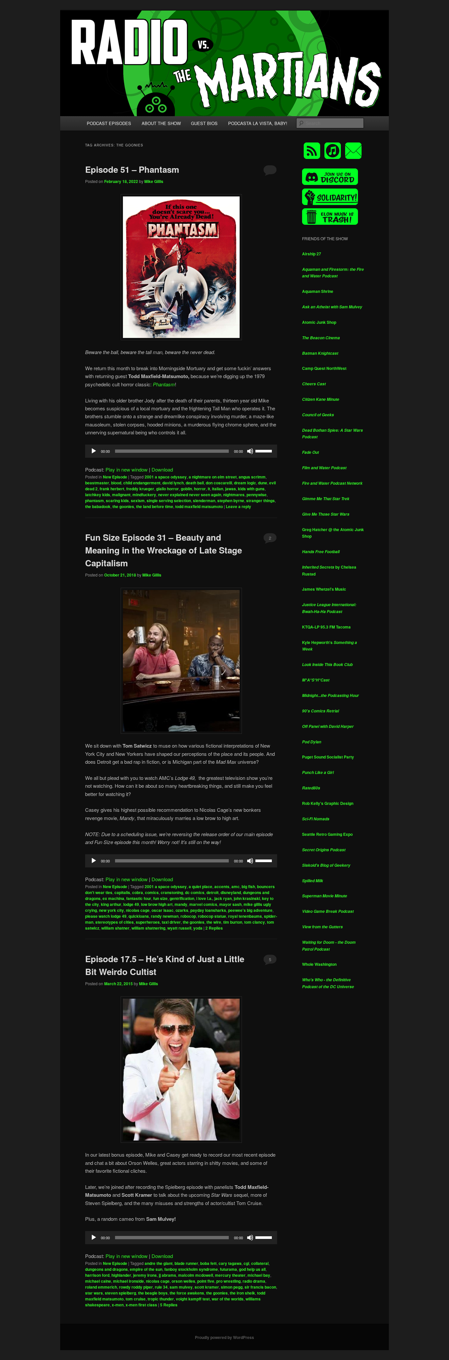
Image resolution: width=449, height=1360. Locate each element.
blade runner (186, 1263)
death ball (195, 483)
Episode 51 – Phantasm (132, 169)
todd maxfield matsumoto (199, 506)
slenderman (204, 500)
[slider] (264, 450)
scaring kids (117, 500)
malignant (121, 495)
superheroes (148, 922)
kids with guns (251, 489)
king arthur (111, 904)
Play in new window (127, 469)
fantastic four (138, 898)
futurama (228, 1269)
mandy (181, 904)
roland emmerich (101, 1287)
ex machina (113, 898)
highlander (121, 1275)
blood (116, 483)
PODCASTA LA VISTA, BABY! (257, 123)
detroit (212, 892)
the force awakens (187, 1293)
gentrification (182, 898)
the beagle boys (153, 1293)
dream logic (245, 483)
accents (221, 886)
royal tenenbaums (245, 916)
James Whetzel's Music (324, 589)
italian (217, 489)
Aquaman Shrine (317, 291)
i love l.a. (204, 898)
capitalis (122, 892)
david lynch (173, 483)
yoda (197, 928)
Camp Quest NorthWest (324, 368)
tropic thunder (161, 1299)
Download (162, 469)
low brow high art (157, 904)
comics (152, 892)
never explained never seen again (189, 495)
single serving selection (169, 500)
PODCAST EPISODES (109, 123)
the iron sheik (242, 1293)
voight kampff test (193, 1299)
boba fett (208, 1263)
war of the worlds (228, 1299)
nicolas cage (138, 910)
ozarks (182, 910)
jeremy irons (145, 1275)
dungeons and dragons (106, 1269)
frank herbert (112, 489)
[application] (181, 451)
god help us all (252, 1269)
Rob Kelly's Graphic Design (327, 803)
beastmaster (97, 483)
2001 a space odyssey (166, 477)
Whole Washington (319, 964)
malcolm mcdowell (195, 1275)
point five (205, 1281)
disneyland (231, 892)
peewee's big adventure (250, 910)
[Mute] (250, 451)
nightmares (234, 495)
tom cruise (136, 1299)
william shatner (115, 928)
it (209, 489)
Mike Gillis (153, 181)
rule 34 (161, 1287)
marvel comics (203, 904)
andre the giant (159, 1263)
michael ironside (128, 1281)
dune (262, 483)
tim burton (232, 922)
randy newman (164, 916)
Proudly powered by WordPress (224, 1337)
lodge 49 (131, 904)
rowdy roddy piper (136, 1287)
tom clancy (254, 922)
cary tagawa (230, 1263)
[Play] (93, 451)
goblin (186, 489)
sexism (138, 500)
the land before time (154, 506)
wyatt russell (179, 928)
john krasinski (247, 898)
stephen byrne (230, 500)
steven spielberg (120, 1293)
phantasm (94, 500)
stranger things (260, 500)
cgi (246, 1263)
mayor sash (230, 904)
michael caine (98, 1281)
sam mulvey (181, 1287)
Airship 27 (311, 254)
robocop (188, 916)
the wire (213, 922)
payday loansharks (208, 910)
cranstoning (172, 892)
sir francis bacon (260, 1287)
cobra (137, 892)
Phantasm (164, 384)
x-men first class (141, 1305)
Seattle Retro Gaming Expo (327, 834)
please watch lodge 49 (106, 916)
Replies (214, 928)
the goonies (123, 506)
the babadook (97, 506)
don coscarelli (219, 483)
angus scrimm (252, 477)
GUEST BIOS (204, 123)
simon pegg (232, 1287)
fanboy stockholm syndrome (191, 1269)
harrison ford (97, 1275)
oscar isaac (163, 910)
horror (200, 489)
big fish (248, 886)
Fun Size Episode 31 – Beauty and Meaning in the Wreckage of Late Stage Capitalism (163, 550)
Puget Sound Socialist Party (328, 757)
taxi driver (171, 922)
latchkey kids (97, 495)
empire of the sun (146, 1269)
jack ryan (223, 898)
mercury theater (230, 1275)
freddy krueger (140, 489)
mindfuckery (144, 495)
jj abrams (167, 1275)
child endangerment (141, 483)
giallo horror (167, 489)
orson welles (183, 1281)
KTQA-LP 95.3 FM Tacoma (326, 627)
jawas (230, 489)
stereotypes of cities (114, 922)
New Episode (115, 477)
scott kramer (207, 1287)
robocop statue (212, 916)
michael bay (259, 1275)
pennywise (257, 495)
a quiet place (200, 886)
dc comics (194, 892)
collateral (260, 1263)
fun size (160, 898)
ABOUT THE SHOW (161, 123)
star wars (94, 1293)
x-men (118, 1305)
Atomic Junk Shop (319, 322)
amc (235, 886)
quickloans (139, 916)
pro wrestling (228, 1281)
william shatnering (148, 928)
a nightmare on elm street (213, 477)
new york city (111, 910)
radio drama (254, 1281)
